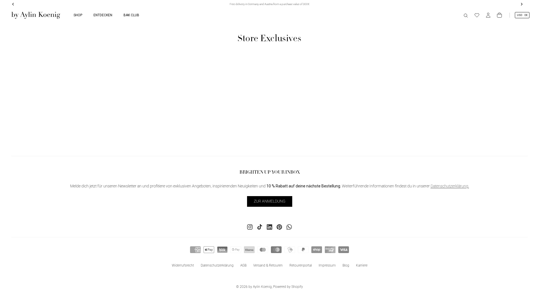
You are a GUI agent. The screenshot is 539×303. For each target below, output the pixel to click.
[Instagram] (249, 227)
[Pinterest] (279, 227)
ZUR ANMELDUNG (270, 201)
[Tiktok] (259, 227)
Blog (345, 265)
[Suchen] (465, 15)
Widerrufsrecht (183, 265)
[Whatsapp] (289, 227)
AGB (243, 265)
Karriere (361, 265)
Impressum (327, 265)
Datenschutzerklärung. (450, 186)
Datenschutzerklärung (217, 265)
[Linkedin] (269, 227)
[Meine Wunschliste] (477, 15)
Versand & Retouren (268, 265)
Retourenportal (300, 265)
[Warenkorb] (499, 15)
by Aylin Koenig (260, 287)
